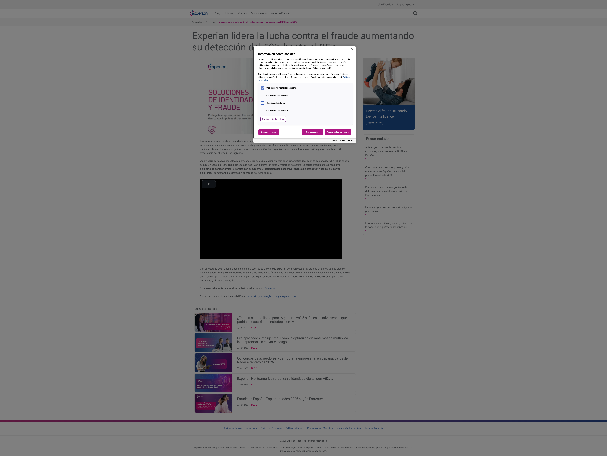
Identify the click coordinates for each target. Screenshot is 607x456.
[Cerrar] (352, 49)
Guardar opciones (268, 132)
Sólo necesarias (313, 132)
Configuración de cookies (273, 119)
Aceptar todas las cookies (338, 132)
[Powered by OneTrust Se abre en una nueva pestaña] (342, 141)
